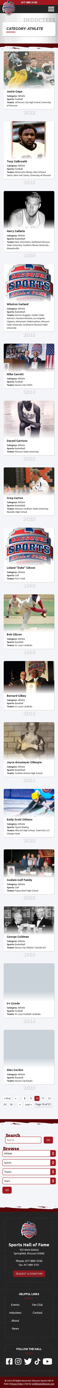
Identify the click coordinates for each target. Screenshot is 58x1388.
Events (15, 1304)
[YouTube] (47, 1363)
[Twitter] (28, 1363)
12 (49, 1098)
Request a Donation (29, 1273)
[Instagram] (18, 1363)
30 (11, 1104)
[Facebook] (9, 1363)
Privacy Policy (16, 1384)
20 (5, 1104)
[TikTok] (37, 1363)
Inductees (15, 1312)
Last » (28, 1104)
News (15, 1328)
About (15, 1320)
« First (7, 1098)
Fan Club (37, 1304)
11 (43, 1098)
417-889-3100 (29, 2)
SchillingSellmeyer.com (43, 1384)
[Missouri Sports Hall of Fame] (9, 15)
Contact (37, 1312)
